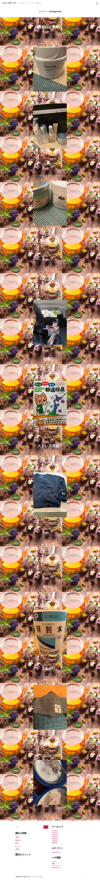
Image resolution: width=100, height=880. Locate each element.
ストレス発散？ (50, 446)
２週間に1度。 (50, 744)
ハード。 (50, 277)
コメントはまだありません (50, 33)
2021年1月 (55, 833)
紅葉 (16, 843)
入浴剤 (17, 849)
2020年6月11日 (49, 673)
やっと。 (50, 586)
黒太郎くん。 (19, 840)
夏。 (50, 163)
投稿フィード (55, 863)
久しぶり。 (18, 846)
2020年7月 (55, 839)
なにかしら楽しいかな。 (9, 3)
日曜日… (50, 359)
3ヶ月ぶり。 (50, 240)
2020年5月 (55, 843)
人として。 (50, 544)
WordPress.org (56, 867)
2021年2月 (55, 831)
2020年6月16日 (56, 244)
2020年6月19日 (56, 167)
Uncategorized (50, 22)
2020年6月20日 (56, 31)
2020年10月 (55, 837)
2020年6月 (55, 841)
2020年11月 (55, 835)
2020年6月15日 (56, 281)
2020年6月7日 (49, 748)
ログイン (54, 861)
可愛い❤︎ (17, 837)
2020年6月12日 (56, 591)
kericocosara (47, 31)
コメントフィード (57, 865)
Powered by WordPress (38, 876)
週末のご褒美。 (49, 27)
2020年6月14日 (56, 363)
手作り (50, 669)
